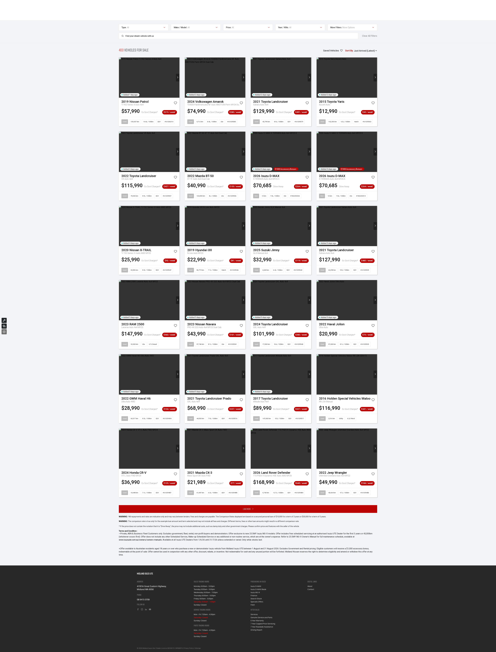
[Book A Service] (4, 320)
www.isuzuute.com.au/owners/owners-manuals (140, 540)
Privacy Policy (189, 648)
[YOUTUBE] (150, 609)
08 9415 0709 (143, 600)
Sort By (349, 50)
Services (254, 614)
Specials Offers (257, 602)
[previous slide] (120, 77)
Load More (247, 509)
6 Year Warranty (257, 621)
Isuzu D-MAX (256, 586)
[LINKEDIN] (146, 609)
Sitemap (198, 648)
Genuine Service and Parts (261, 618)
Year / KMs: (283, 27)
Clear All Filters (369, 36)
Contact (310, 589)
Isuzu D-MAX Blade (258, 589)
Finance (254, 596)
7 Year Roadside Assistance (262, 627)
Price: (228, 27)
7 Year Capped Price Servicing (263, 624)
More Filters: (336, 27)
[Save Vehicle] (175, 103)
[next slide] (177, 77)
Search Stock (256, 599)
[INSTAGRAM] (142, 609)
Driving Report (256, 630)
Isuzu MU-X (255, 592)
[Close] (4, 331)
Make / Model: (180, 27)
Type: (124, 27)
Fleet (253, 605)
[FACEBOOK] (138, 609)
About (309, 586)
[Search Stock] (4, 326)
